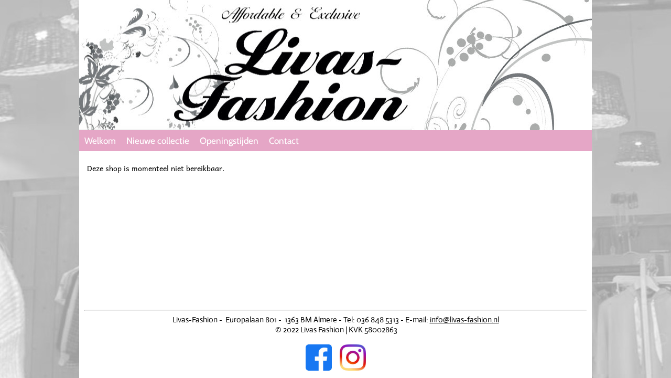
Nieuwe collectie (157, 140)
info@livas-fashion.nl (464, 319)
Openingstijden (229, 140)
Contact (284, 140)
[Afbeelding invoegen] (323, 368)
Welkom (100, 140)
